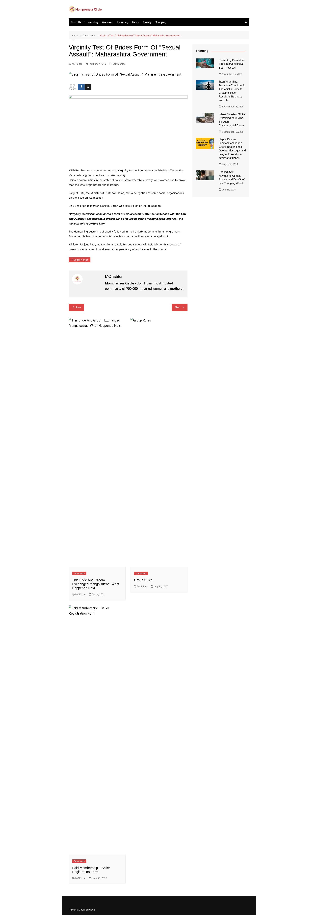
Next (177, 307)
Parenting (122, 22)
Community (118, 64)
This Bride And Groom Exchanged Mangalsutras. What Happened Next (95, 584)
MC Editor (77, 64)
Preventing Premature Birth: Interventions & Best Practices (231, 64)
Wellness (107, 22)
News (135, 22)
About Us (75, 22)
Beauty (147, 22)
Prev (78, 307)
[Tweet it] (88, 87)
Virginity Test (81, 259)
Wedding (93, 22)
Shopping (160, 22)
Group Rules (143, 580)
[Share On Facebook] (81, 87)
